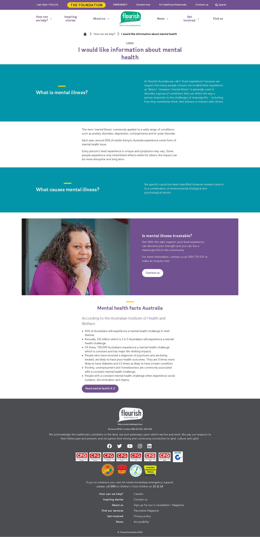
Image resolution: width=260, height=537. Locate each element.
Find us (218, 18)
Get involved (189, 19)
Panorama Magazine (146, 510)
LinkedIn (150, 446)
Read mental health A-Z (100, 388)
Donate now (143, 5)
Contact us (201, 5)
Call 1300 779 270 (47, 5)
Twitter (120, 446)
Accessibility (141, 521)
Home (130, 18)
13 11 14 (158, 486)
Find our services (112, 510)
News (161, 18)
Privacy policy (142, 516)
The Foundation (86, 5)
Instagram (141, 446)
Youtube (130, 446)
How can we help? (42, 19)
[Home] (85, 34)
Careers (138, 494)
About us (99, 18)
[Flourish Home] (130, 414)
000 (113, 486)
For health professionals (172, 5)
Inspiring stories (70, 19)
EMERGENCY (120, 5)
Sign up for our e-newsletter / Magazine (159, 505)
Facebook (110, 446)
